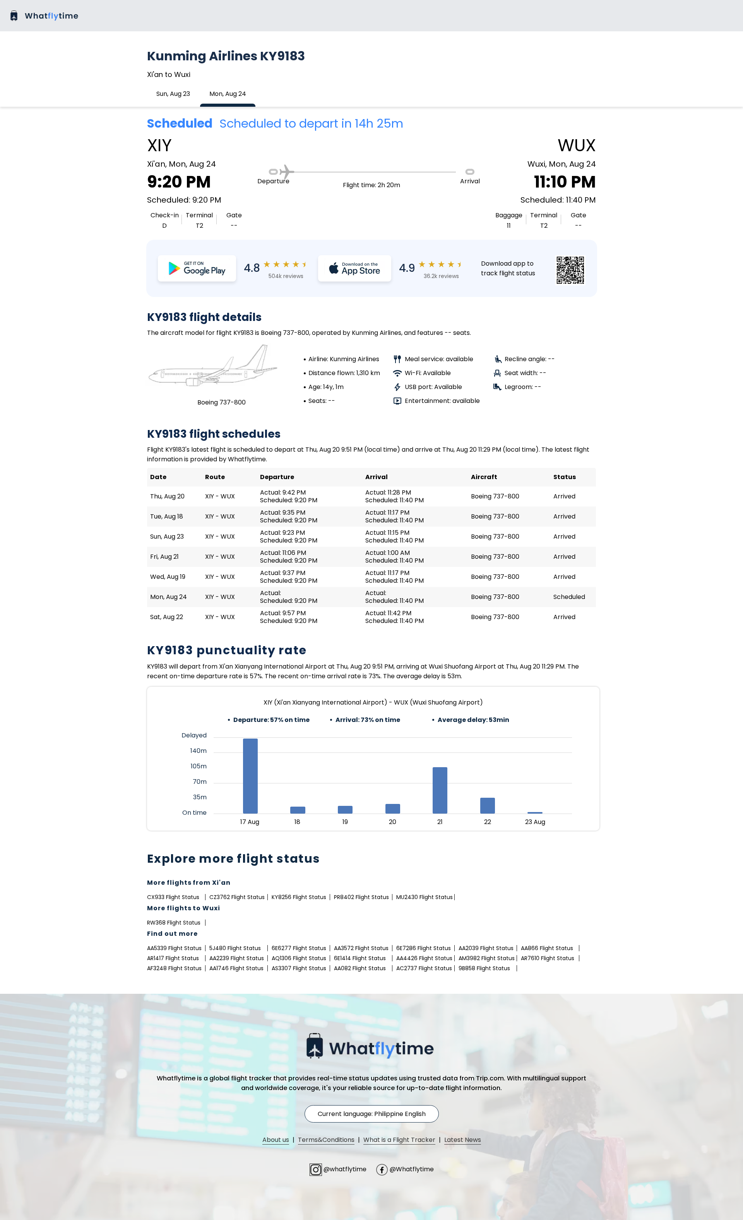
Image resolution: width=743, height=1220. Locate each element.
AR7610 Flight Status (547, 958)
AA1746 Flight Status (236, 968)
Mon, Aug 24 (227, 93)
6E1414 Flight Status (360, 958)
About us (275, 1139)
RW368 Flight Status (173, 923)
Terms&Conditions (326, 1139)
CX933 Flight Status (173, 897)
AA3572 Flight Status (361, 948)
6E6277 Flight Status (299, 948)
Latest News (462, 1139)
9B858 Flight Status (484, 968)
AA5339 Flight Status (174, 948)
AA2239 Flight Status (236, 958)
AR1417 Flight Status (173, 958)
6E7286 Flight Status (423, 948)
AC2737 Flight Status (424, 968)
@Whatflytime (411, 1169)
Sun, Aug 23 (173, 93)
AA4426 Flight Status (424, 958)
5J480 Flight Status (235, 948)
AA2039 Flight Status (486, 948)
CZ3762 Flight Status (237, 897)
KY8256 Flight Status (299, 897)
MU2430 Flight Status (424, 897)
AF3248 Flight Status (174, 968)
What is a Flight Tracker (399, 1139)
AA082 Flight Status (360, 968)
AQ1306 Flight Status (299, 958)
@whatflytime (345, 1169)
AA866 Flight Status (547, 948)
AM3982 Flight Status (487, 958)
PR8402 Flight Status (361, 897)
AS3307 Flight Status (299, 968)
